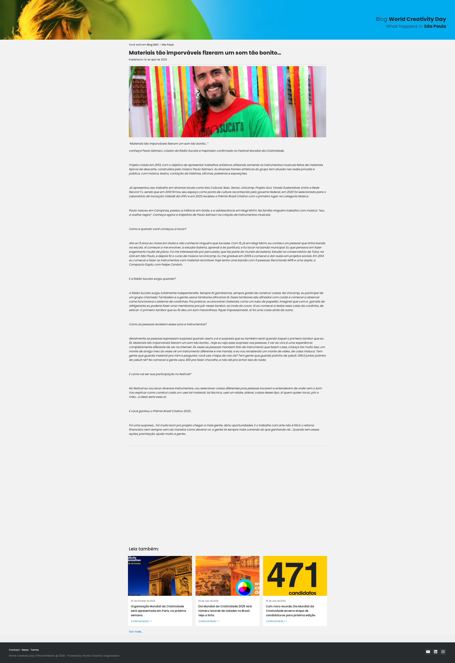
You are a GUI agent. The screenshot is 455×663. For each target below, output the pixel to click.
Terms (35, 650)
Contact (14, 650)
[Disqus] (227, 493)
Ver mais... (136, 632)
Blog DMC (153, 44)
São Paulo (168, 44)
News (25, 650)
